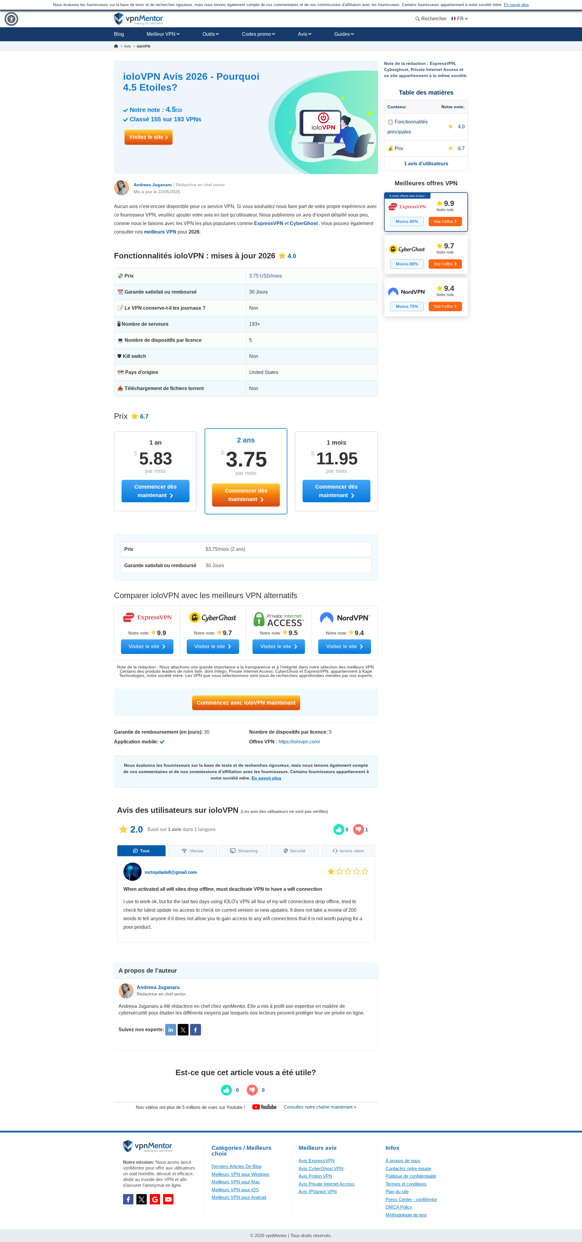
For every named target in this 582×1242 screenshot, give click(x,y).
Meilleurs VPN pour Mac (236, 1181)
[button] (11, 19)
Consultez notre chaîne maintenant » (320, 1107)
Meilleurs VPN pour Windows (240, 1174)
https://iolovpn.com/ (299, 741)
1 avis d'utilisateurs (426, 163)
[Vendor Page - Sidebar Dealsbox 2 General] (426, 254)
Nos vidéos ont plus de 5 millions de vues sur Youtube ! (190, 1106)
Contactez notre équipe (408, 1168)
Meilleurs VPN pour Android (239, 1197)
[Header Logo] (138, 19)
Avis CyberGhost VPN (321, 1168)
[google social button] (155, 1199)
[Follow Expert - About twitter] (183, 1029)
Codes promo (256, 34)
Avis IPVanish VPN (318, 1191)
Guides (342, 34)
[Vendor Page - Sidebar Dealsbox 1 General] (426, 212)
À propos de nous (403, 1160)
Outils (208, 34)
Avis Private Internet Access (327, 1183)
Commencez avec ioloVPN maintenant (246, 703)
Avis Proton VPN (315, 1176)
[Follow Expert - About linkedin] (170, 1029)
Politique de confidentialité (411, 1176)
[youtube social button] (168, 1199)
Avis (302, 34)
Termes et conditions (406, 1183)
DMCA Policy (399, 1207)
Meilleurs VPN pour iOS (235, 1189)
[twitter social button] (141, 1199)
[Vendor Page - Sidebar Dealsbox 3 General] (426, 297)
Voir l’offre (443, 221)
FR (460, 18)
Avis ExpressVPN (317, 1160)
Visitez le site (147, 137)
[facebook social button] (128, 1199)
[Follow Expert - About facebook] (195, 1029)
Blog (119, 34)
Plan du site (397, 1191)
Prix (399, 148)
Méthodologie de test (406, 1214)
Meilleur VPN (161, 34)
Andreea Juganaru (153, 184)
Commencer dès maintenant (246, 495)
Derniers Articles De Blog (236, 1166)
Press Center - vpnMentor (411, 1199)
